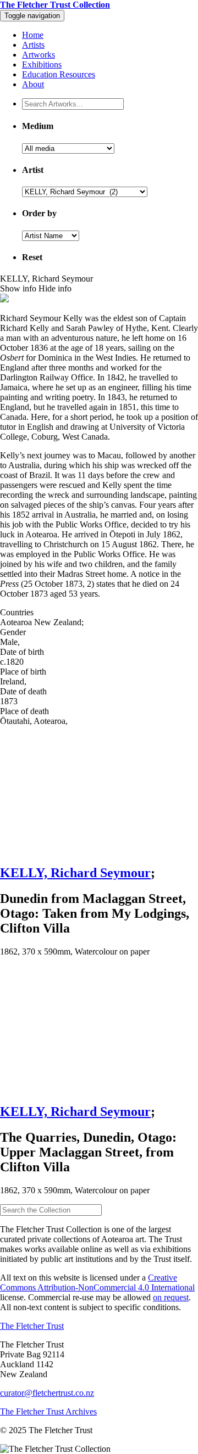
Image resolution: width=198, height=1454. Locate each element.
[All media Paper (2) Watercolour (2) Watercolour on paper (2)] (68, 148)
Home (32, 35)
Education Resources (58, 74)
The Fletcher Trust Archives (48, 1411)
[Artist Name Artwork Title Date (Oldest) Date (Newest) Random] (50, 235)
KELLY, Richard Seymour (75, 873)
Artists (33, 44)
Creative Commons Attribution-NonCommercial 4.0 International (97, 1282)
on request (171, 1297)
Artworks (38, 54)
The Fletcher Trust (32, 1326)
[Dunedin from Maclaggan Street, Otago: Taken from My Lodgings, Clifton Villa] (99, 790)
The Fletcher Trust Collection (55, 4)
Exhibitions (42, 64)
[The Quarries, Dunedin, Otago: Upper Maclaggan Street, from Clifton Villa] (99, 1029)
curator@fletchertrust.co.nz (47, 1392)
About (33, 84)
